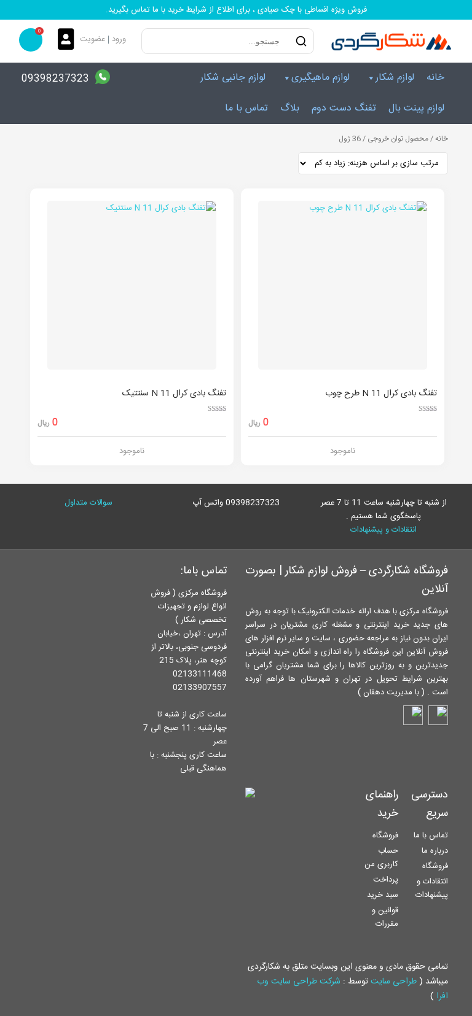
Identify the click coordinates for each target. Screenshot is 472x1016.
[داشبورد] (69, 40)
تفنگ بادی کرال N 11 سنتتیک (174, 393)
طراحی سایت (394, 981)
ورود (119, 39)
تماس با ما (246, 108)
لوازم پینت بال (416, 108)
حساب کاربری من (381, 857)
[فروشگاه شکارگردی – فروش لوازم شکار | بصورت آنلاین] (388, 41)
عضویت (92, 39)
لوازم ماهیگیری (320, 77)
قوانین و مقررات (385, 917)
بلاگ (289, 108)
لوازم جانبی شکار (233, 77)
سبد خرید (382, 895)
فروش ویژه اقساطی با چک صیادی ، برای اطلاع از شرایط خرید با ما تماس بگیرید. (236, 10)
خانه (435, 77)
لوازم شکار (395, 77)
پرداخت (385, 879)
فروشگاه (435, 866)
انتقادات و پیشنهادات (383, 530)
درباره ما (435, 851)
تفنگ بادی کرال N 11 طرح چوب (381, 393)
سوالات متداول (88, 503)
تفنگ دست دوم (344, 108)
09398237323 (55, 79)
